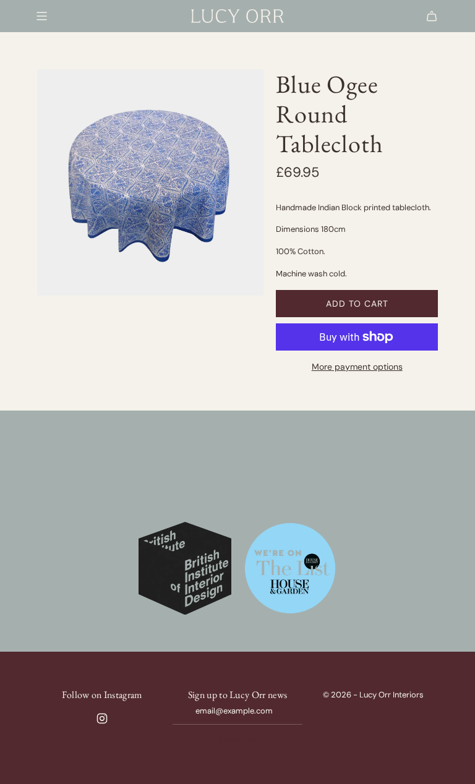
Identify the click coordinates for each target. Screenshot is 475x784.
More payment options (357, 366)
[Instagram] (102, 718)
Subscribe (237, 740)
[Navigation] (41, 16)
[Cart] (431, 16)
